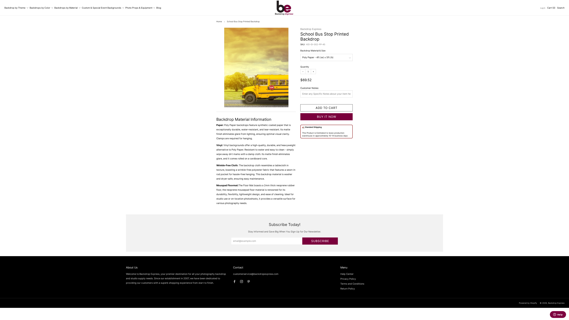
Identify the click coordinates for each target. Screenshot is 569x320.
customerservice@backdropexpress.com (255, 274)
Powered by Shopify (528, 303)
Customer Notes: (309, 88)
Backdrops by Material (66, 7)
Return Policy (347, 288)
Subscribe (320, 241)
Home (219, 21)
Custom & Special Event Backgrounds (101, 7)
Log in (542, 8)
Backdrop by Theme (14, 7)
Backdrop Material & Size (313, 50)
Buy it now (326, 117)
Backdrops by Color (40, 7)
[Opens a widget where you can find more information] (558, 315)
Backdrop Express (310, 29)
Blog (158, 7)
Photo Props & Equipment (138, 7)
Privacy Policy (348, 278)
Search (561, 7)
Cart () (551, 7)
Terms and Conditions (352, 283)
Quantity (304, 66)
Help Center (347, 274)
